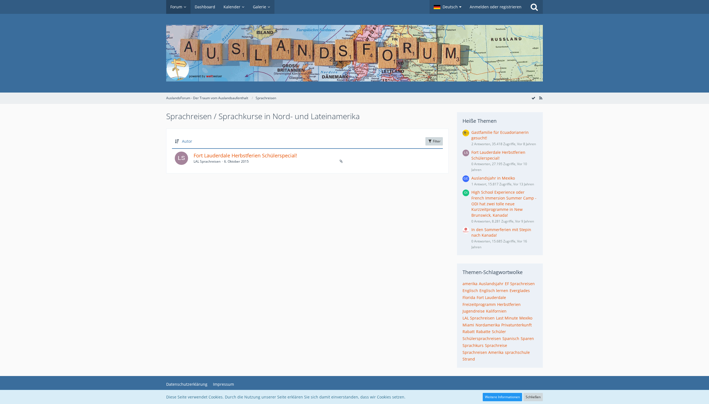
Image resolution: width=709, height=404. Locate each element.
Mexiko (525, 318)
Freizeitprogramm (479, 304)
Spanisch (510, 338)
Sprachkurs (473, 345)
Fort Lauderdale (491, 297)
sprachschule (517, 352)
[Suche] (534, 7)
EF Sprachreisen (520, 283)
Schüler (499, 331)
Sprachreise (496, 345)
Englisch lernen (493, 290)
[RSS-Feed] (540, 98)
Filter (436, 141)
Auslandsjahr (491, 283)
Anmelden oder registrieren (496, 6)
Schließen (533, 397)
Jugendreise (474, 311)
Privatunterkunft (516, 325)
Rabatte (483, 331)
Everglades (520, 290)
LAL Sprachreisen (479, 318)
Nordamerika (488, 325)
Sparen (527, 338)
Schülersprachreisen (482, 338)
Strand (469, 359)
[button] (448, 7)
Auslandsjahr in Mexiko (493, 178)
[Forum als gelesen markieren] (533, 98)
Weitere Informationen (502, 397)
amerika (470, 283)
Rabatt (469, 331)
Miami (468, 325)
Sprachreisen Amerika (483, 352)
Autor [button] (187, 141)
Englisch (470, 290)
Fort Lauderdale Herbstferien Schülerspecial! (245, 155)
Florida (469, 297)
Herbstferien (509, 304)
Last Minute (507, 318)
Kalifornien (496, 311)
